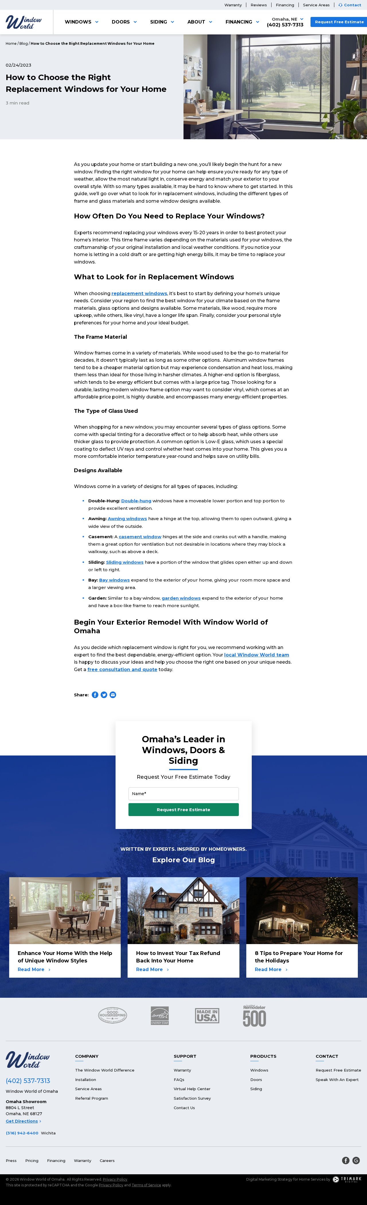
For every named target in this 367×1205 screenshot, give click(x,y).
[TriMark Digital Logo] (347, 1179)
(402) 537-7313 (285, 24)
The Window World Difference (104, 1070)
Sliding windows (125, 562)
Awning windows (127, 518)
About (196, 22)
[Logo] (24, 22)
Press (11, 1160)
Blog (23, 43)
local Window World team (256, 655)
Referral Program (91, 1098)
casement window (140, 536)
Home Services (312, 1179)
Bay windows (114, 580)
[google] (356, 1160)
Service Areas (316, 5)
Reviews (259, 5)
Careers (107, 1160)
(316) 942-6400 (22, 1133)
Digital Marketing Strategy (269, 1179)
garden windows (181, 598)
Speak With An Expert (337, 1079)
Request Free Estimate (183, 809)
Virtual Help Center (192, 1088)
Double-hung (136, 500)
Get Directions (22, 1121)
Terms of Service (146, 1185)
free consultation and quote (122, 669)
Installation (85, 1079)
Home (11, 43)
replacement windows (139, 293)
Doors (121, 22)
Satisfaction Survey (192, 1098)
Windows (78, 22)
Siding (158, 22)
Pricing (31, 1160)
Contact (352, 5)
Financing (285, 5)
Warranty (233, 5)
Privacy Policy (115, 1179)
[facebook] (346, 1160)
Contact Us (184, 1107)
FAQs (179, 1079)
